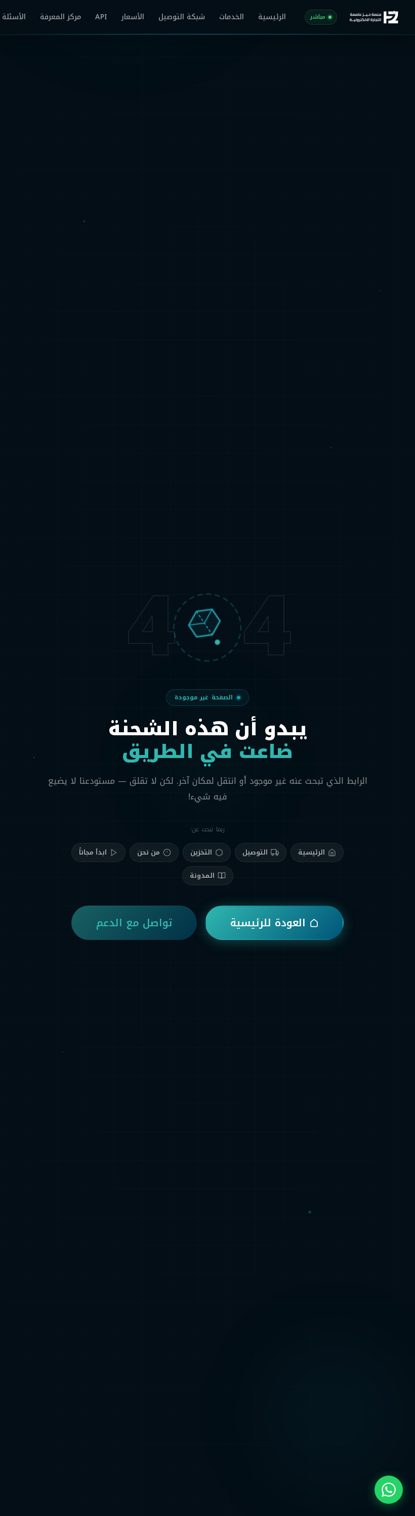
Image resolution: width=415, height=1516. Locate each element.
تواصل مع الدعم (134, 922)
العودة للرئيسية (268, 922)
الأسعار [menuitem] (132, 17)
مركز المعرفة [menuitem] (60, 17)
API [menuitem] (101, 17)
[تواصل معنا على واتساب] (389, 1490)
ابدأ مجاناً (93, 852)
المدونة (202, 875)
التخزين (201, 852)
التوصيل (255, 852)
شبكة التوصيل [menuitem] (181, 17)
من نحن (148, 852)
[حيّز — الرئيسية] (373, 17)
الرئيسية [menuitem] (272, 17)
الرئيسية (311, 852)
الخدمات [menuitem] (231, 17)
